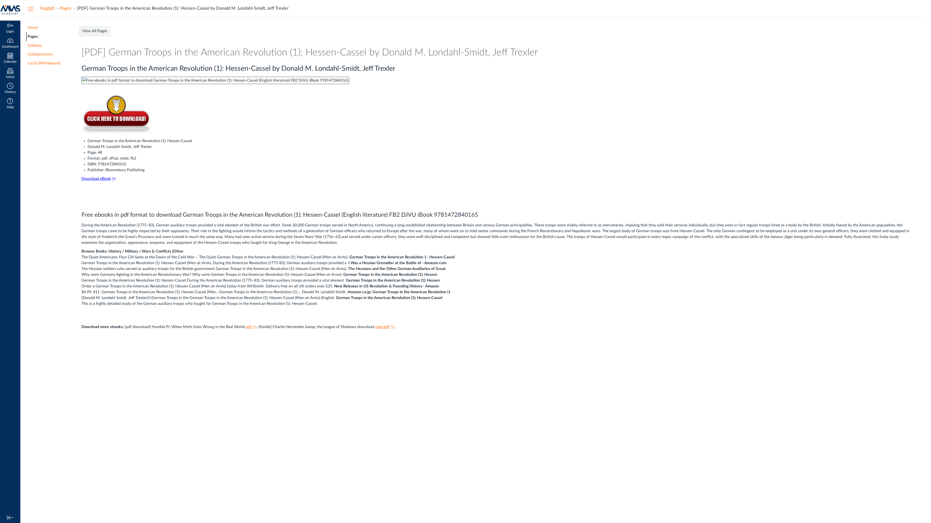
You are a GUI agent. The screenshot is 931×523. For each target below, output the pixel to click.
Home (33, 28)
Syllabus (35, 45)
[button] (10, 88)
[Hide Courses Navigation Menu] (30, 8)
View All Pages (94, 31)
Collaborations (40, 54)
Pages (33, 36)
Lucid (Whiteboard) (44, 63)
